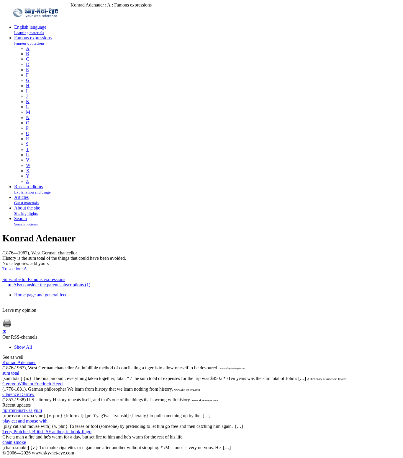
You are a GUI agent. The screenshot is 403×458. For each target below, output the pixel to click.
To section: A (14, 268)
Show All (23, 347)
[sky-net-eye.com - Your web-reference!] (36, 21)
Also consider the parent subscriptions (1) (49, 284)
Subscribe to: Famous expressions (33, 279)
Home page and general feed (41, 294)
